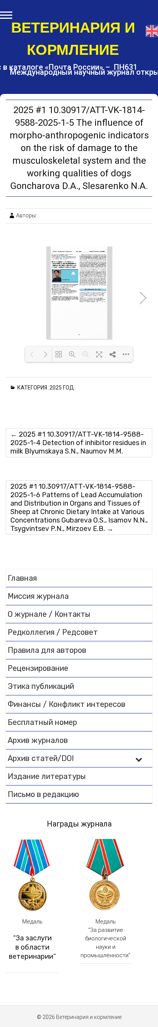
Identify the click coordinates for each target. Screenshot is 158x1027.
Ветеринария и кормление (73, 39)
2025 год (63, 388)
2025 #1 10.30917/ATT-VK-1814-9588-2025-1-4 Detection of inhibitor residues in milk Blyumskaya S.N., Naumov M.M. (78, 442)
